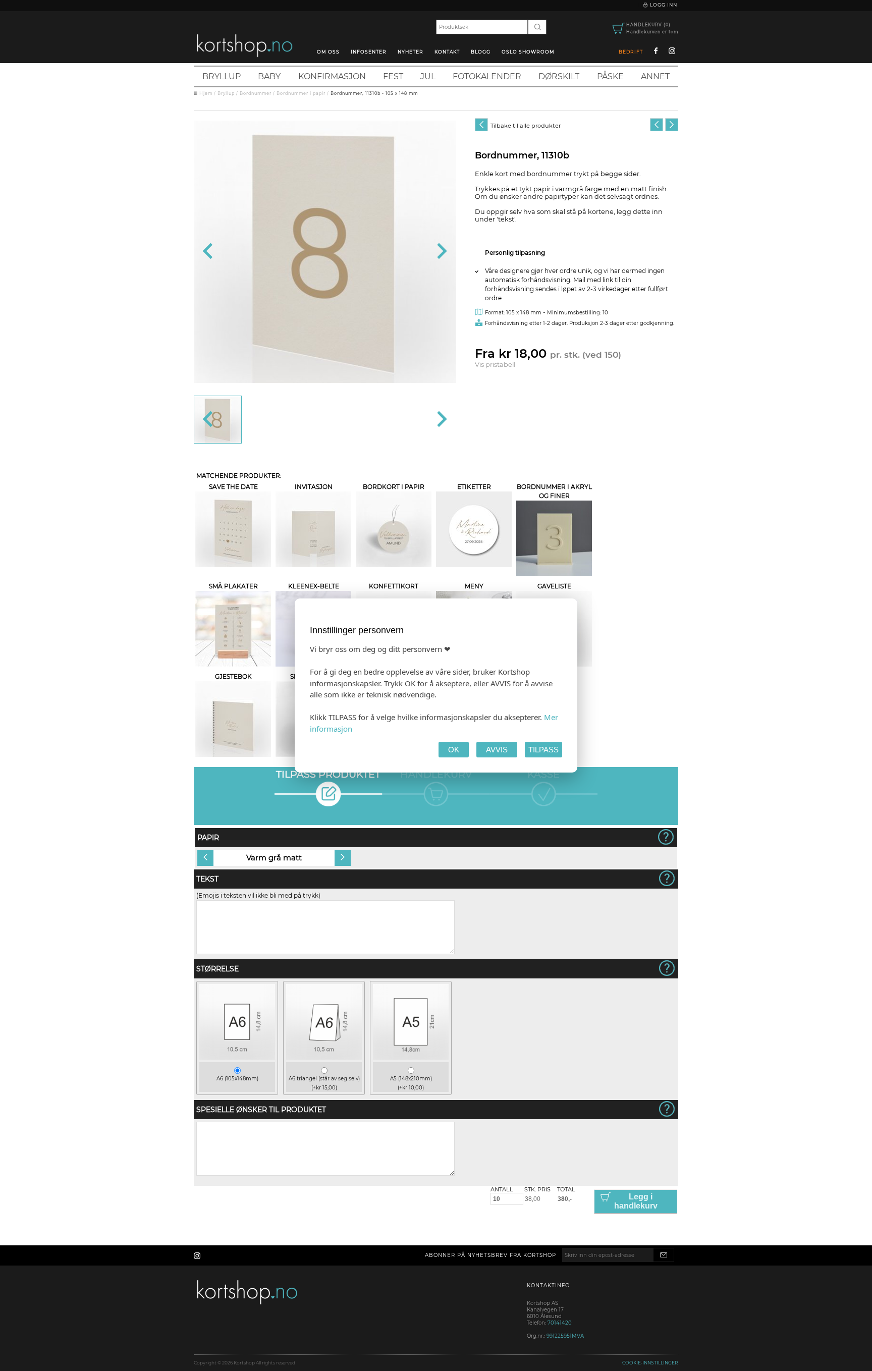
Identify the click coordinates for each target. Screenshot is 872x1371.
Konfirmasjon (332, 76)
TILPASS (543, 749)
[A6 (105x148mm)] (237, 1057)
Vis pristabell (495, 364)
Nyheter (410, 51)
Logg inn (662, 5)
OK (453, 749)
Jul (427, 76)
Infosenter (369, 51)
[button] (218, 420)
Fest (393, 76)
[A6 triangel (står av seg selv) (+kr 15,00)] (324, 1057)
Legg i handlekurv (636, 1201)
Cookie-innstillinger (650, 1362)
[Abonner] (663, 1255)
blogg (480, 51)
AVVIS (497, 749)
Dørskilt (558, 76)
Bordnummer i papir (301, 93)
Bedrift (631, 51)
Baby (269, 76)
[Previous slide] (208, 252)
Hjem (205, 93)
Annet (655, 76)
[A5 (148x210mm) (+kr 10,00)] (411, 1057)
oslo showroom (528, 51)
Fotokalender (487, 76)
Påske (610, 76)
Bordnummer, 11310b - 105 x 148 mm (374, 93)
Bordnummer (255, 93)
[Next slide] (440, 252)
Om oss (328, 51)
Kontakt (447, 51)
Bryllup (221, 76)
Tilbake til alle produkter (525, 125)
